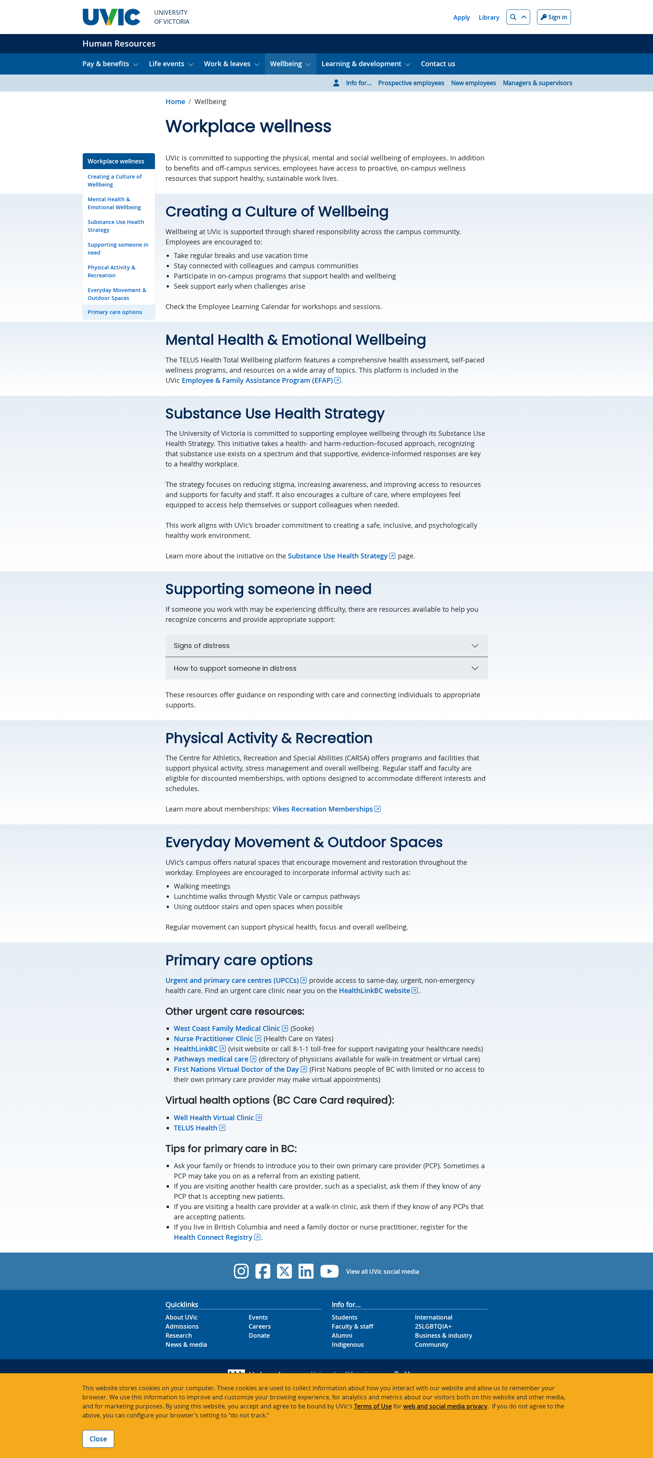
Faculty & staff (352, 1326)
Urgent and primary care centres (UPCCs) (232, 980)
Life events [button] (166, 63)
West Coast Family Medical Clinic (227, 1028)
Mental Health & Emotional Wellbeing (114, 203)
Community (432, 1344)
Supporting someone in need (118, 248)
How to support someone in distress (235, 668)
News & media (186, 1344)
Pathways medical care (211, 1058)
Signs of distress (202, 645)
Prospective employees (411, 83)
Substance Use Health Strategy (116, 225)
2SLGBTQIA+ (433, 1326)
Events (258, 1317)
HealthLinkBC (196, 1048)
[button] (518, 17)
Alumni (342, 1335)
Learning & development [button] (361, 63)
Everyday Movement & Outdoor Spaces (117, 294)
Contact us (438, 63)
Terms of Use (373, 1406)
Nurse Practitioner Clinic (213, 1038)
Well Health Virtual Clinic (214, 1117)
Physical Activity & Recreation (111, 271)
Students (344, 1317)
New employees (473, 83)
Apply (461, 17)
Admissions (182, 1326)
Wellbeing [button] (286, 63)
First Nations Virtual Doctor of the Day (236, 1069)
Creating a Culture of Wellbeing (115, 180)
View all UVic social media (382, 1271)
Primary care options (115, 312)
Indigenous (348, 1344)
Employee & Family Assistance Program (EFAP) (257, 380)
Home (175, 101)
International (433, 1317)
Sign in (557, 17)
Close (98, 1438)
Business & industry (443, 1335)
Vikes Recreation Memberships (322, 808)
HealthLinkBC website (374, 990)
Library (489, 17)
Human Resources (119, 43)
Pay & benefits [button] (105, 63)
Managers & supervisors (538, 83)
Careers (260, 1326)
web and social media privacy (445, 1406)
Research (179, 1335)
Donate (259, 1335)
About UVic (182, 1317)
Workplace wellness (116, 161)
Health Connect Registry (213, 1237)
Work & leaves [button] (227, 63)
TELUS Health (195, 1127)
